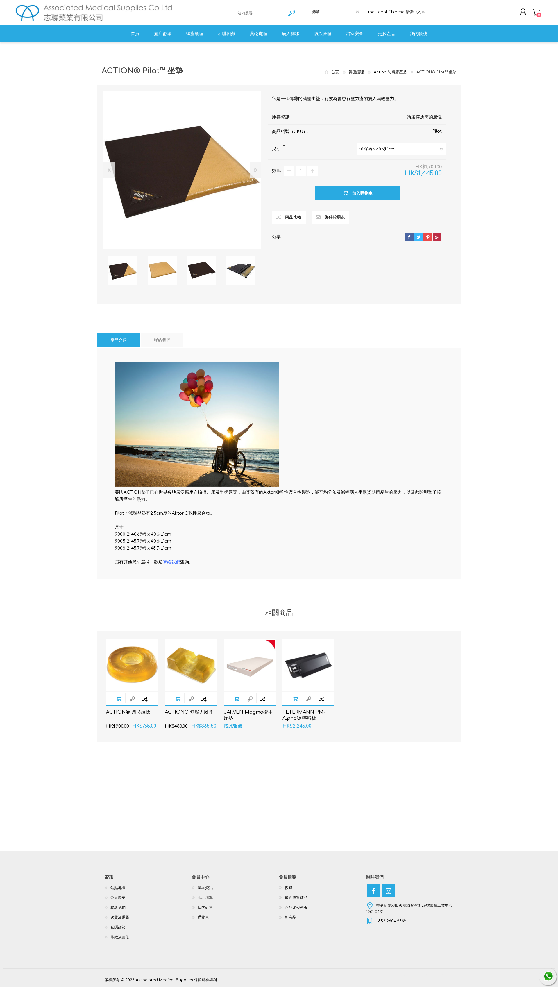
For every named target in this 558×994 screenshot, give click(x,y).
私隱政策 (118, 927)
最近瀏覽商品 (296, 898)
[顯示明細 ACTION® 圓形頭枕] (132, 665)
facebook (409, 237)
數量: (276, 170)
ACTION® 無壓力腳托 (189, 712)
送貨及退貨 (119, 917)
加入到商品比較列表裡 (145, 698)
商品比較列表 (296, 908)
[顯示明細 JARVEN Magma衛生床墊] (250, 665)
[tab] (118, 340)
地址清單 (205, 898)
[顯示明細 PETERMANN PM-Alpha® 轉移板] (308, 665)
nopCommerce (438, 974)
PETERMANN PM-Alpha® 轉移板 (303, 715)
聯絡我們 (118, 908)
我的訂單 (205, 908)
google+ (437, 237)
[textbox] (260, 12)
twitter (418, 237)
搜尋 (288, 888)
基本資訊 (205, 888)
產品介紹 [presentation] (118, 340)
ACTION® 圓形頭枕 (128, 712)
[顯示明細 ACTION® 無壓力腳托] (191, 665)
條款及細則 (119, 937)
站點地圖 (118, 888)
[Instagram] (388, 890)
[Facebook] (373, 890)
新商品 (290, 917)
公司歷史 (118, 898)
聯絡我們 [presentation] (162, 340)
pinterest (427, 237)
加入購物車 (118, 698)
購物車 (536, 12)
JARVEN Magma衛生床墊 (248, 715)
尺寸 (277, 149)
